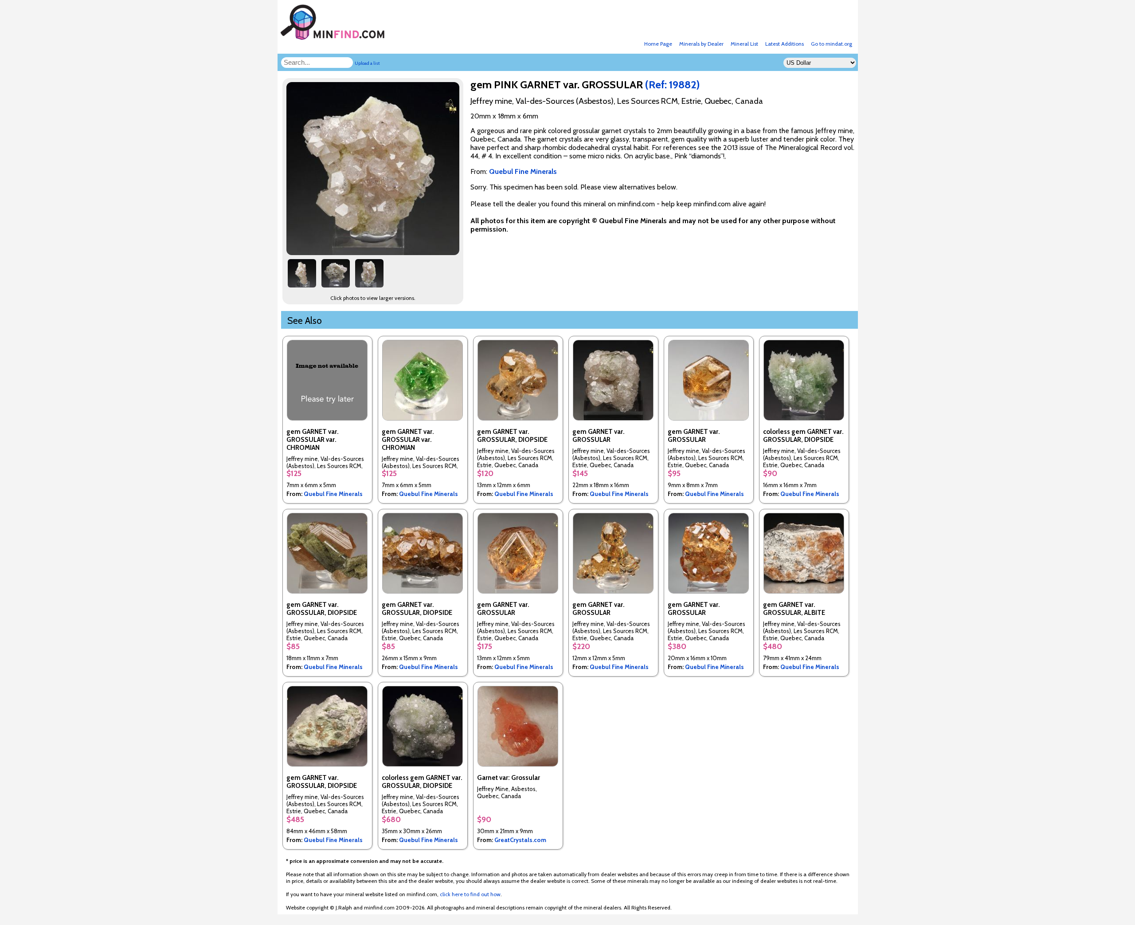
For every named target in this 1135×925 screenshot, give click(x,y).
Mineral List (744, 43)
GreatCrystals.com (520, 839)
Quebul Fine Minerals (333, 493)
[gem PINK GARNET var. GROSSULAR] (374, 252)
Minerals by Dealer (701, 43)
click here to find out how (470, 894)
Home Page (658, 43)
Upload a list (367, 63)
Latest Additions (784, 43)
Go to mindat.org (831, 43)
